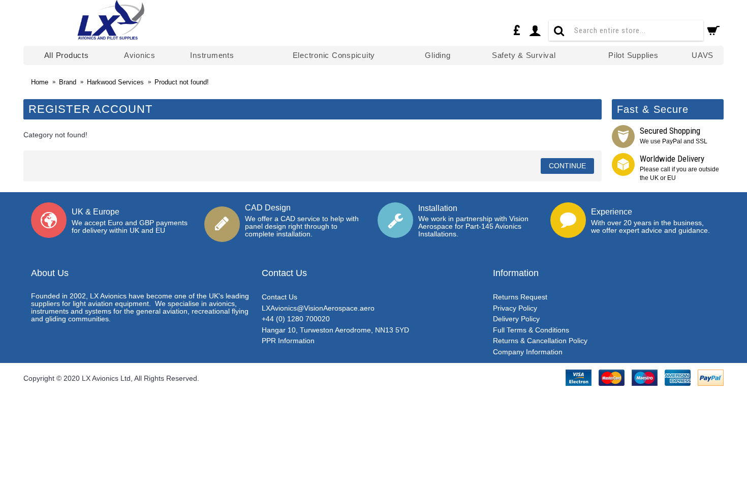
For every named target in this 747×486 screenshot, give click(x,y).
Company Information (528, 352)
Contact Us (279, 297)
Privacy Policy (515, 308)
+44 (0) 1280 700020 (296, 319)
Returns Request (520, 297)
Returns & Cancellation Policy (540, 341)
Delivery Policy (516, 319)
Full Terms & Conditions (531, 330)
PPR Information (288, 341)
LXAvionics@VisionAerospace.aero (318, 308)
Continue (567, 166)
